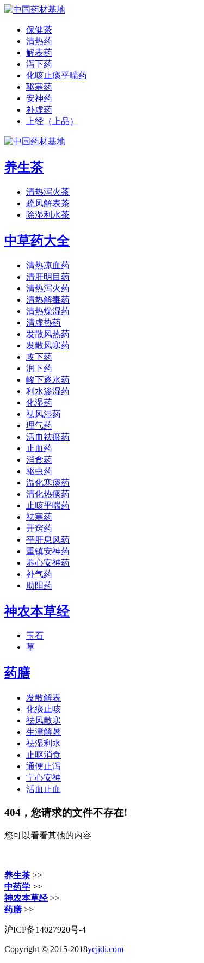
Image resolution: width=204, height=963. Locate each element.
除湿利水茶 (48, 214)
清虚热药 (43, 322)
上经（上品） (52, 121)
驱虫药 (39, 471)
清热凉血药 (48, 265)
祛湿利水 (43, 743)
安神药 (39, 98)
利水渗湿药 (48, 391)
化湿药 (39, 402)
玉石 (35, 635)
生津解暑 (43, 732)
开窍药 (39, 528)
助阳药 (39, 585)
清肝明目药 (48, 276)
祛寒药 (39, 517)
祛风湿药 (43, 414)
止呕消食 (43, 754)
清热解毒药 (48, 299)
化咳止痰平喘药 (56, 75)
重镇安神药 (48, 551)
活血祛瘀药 (48, 436)
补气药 (39, 574)
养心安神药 (48, 562)
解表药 (39, 52)
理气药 (39, 425)
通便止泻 (43, 766)
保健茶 (39, 29)
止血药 (39, 448)
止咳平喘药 (48, 505)
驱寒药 (39, 86)
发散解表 (43, 697)
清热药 (39, 41)
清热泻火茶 (48, 192)
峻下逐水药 (48, 379)
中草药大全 (37, 241)
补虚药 (39, 109)
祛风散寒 (43, 720)
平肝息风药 (48, 539)
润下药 (39, 368)
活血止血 (43, 789)
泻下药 (39, 64)
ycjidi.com (105, 949)
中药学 (17, 886)
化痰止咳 (43, 709)
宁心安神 (43, 777)
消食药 (39, 459)
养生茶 (24, 167)
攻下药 (39, 356)
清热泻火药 (48, 288)
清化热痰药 (48, 494)
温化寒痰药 (48, 482)
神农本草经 (37, 611)
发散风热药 (48, 334)
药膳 (17, 673)
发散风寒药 (48, 345)
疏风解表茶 (48, 203)
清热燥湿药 (48, 311)
